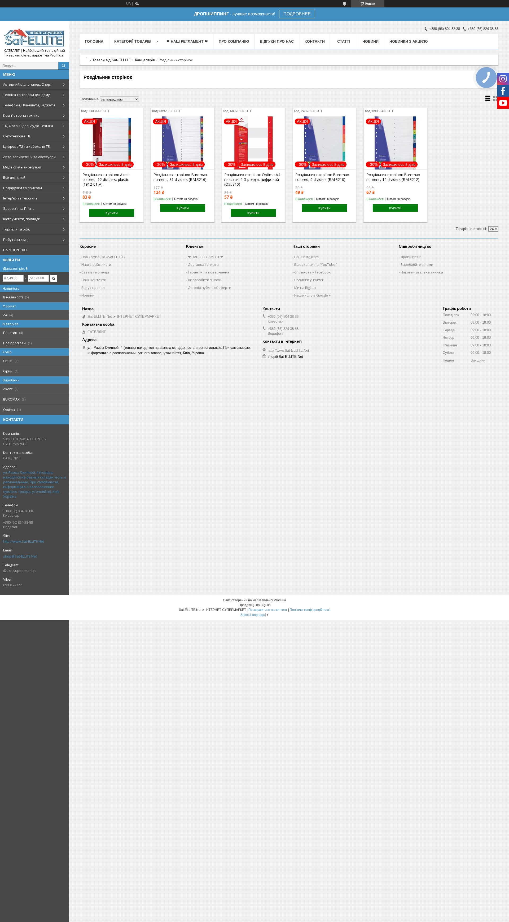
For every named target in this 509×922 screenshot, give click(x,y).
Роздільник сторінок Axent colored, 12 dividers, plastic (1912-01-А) (106, 179)
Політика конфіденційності (310, 610)
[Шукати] (63, 66)
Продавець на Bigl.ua (255, 605)
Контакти (315, 41)
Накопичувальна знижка (422, 272)
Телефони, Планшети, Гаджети (29, 105)
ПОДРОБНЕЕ (297, 14)
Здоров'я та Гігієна (18, 208)
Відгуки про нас (277, 41)
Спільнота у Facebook (312, 272)
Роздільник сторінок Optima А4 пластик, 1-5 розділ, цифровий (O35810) (252, 179)
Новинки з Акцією (408, 41)
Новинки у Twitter (308, 279)
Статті (343, 41)
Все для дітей (14, 177)
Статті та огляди (95, 272)
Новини (370, 41)
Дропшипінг (411, 256)
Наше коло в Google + (312, 295)
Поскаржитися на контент (267, 610)
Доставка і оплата (203, 264)
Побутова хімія (15, 239)
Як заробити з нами (204, 279)
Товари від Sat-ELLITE (111, 60)
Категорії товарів (132, 41)
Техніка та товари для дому (26, 94)
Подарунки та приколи (22, 187)
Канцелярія (145, 60)
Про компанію (234, 41)
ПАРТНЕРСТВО (15, 249)
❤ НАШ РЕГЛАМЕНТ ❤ (187, 41)
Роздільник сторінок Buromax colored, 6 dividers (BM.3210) (322, 177)
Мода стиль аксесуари (22, 167)
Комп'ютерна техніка (21, 115)
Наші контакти (93, 279)
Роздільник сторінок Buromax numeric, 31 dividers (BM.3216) (180, 177)
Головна (94, 41)
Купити (112, 212)
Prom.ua (280, 600)
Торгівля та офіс (16, 229)
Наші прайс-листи (96, 264)
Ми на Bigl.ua (305, 287)
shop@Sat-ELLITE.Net (20, 556)
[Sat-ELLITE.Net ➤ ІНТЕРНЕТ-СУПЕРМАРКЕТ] (34, 36)
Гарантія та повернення (208, 272)
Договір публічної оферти (209, 287)
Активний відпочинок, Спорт (27, 84)
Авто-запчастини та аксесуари (29, 156)
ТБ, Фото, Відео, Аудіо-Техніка (28, 125)
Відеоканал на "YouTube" (315, 264)
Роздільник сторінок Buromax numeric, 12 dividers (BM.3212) (393, 177)
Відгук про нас (93, 287)
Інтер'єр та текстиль (20, 198)
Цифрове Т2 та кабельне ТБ (26, 146)
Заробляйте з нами (417, 264)
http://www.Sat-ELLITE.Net (23, 541)
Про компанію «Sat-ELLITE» (103, 256)
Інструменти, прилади (21, 218)
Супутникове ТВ (16, 136)
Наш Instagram (306, 256)
